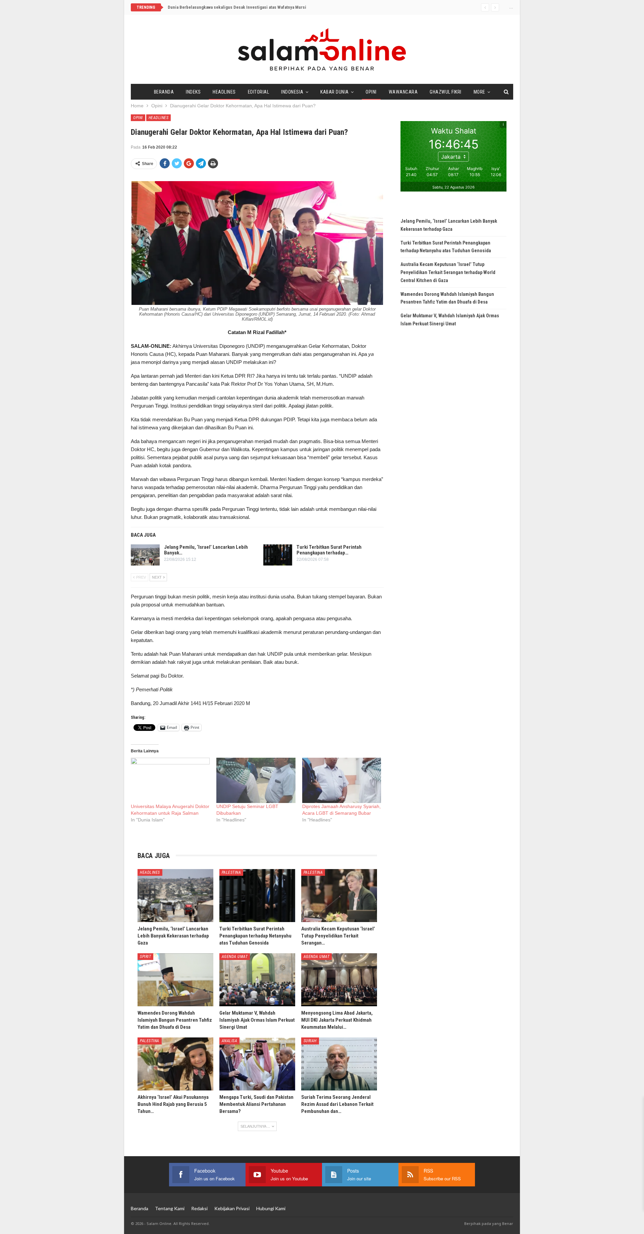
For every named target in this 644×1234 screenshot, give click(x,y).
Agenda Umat (235, 956)
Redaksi (199, 1208)
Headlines (224, 92)
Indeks (193, 92)
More (479, 92)
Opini (371, 92)
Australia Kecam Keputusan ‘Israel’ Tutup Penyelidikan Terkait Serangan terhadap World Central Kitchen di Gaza (447, 272)
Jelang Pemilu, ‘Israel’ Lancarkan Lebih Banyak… (206, 550)
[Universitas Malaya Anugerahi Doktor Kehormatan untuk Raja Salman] (170, 780)
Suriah (310, 1040)
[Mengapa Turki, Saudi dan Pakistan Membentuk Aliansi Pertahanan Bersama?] (257, 1063)
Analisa (229, 1040)
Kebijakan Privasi (232, 1208)
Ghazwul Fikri (446, 92)
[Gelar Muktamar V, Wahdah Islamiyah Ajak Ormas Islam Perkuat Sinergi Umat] (257, 979)
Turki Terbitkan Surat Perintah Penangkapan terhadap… (329, 550)
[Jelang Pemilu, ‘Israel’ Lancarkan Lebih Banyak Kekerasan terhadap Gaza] (145, 555)
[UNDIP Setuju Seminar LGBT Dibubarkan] (255, 780)
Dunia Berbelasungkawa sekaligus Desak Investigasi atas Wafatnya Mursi (237, 7)
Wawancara (403, 92)
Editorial (258, 92)
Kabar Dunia (334, 92)
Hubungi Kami (270, 1208)
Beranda (164, 92)
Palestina (231, 872)
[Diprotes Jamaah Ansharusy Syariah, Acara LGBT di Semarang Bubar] (341, 780)
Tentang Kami (169, 1208)
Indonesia (292, 92)
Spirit (145, 956)
